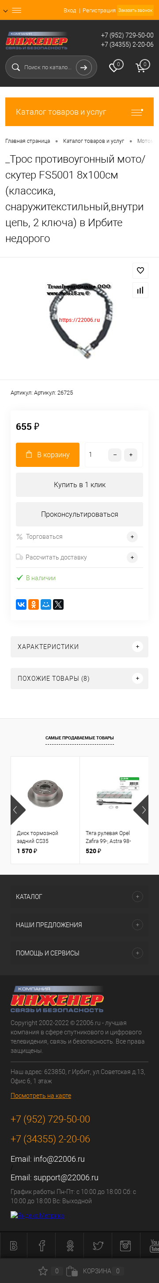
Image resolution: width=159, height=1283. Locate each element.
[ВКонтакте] (21, 604)
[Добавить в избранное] (140, 271)
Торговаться (44, 536)
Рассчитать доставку (56, 557)
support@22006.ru (66, 1177)
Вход (70, 10)
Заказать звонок (135, 10)
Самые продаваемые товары (79, 738)
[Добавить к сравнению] (140, 290)
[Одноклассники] (33, 604)
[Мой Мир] (46, 604)
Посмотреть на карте (41, 1095)
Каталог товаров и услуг (61, 111)
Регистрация (99, 10)
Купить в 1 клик (80, 485)
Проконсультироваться (79, 514)
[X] (58, 604)
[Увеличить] (79, 320)
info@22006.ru (59, 1159)
